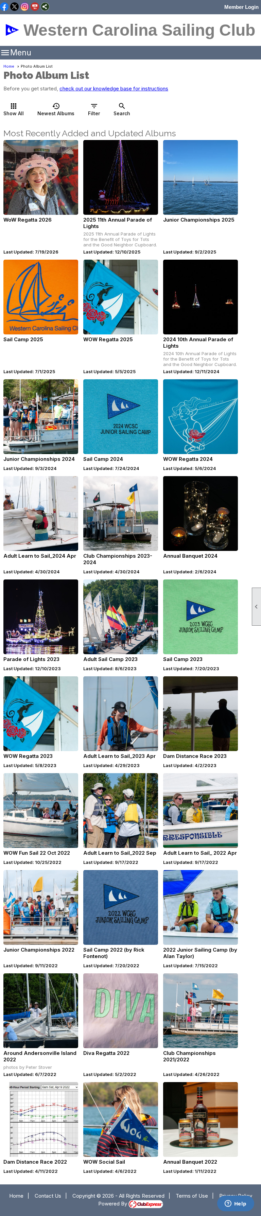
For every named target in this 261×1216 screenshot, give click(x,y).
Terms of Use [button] (192, 1196)
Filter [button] (94, 109)
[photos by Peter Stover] (40, 1010)
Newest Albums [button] (55, 109)
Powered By (113, 1203)
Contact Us (48, 1196)
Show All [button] (13, 109)
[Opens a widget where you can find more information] (235, 1204)
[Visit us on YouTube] (35, 7)
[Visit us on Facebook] (4, 7)
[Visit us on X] (14, 7)
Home (8, 66)
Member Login (241, 7)
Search (122, 109)
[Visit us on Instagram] (24, 7)
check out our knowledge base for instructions (113, 88)
